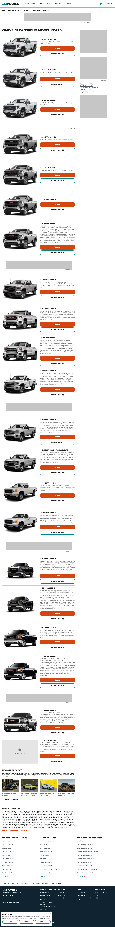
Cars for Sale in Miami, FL (84, 848)
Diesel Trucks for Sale (8, 869)
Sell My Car (43, 909)
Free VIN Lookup (45, 895)
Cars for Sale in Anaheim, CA (85, 858)
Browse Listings (57, 54)
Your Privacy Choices (84, 898)
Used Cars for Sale (7, 844)
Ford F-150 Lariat (45, 848)
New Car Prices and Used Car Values (19, 883)
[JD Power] (10, 889)
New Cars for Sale (7, 862)
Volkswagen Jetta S (46, 865)
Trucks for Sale (6, 848)
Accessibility (99, 898)
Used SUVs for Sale (8, 858)
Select (57, 48)
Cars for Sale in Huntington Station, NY (88, 851)
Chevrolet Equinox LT (46, 862)
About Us (61, 893)
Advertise (61, 895)
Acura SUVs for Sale (8, 865)
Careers (61, 898)
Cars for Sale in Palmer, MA (85, 865)
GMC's (9, 811)
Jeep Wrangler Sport (46, 851)
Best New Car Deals (86, 92)
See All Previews (11, 800)
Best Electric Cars (85, 89)
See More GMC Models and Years (15, 831)
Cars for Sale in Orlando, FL (85, 873)
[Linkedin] (12, 895)
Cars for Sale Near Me (86, 86)
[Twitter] (6, 895)
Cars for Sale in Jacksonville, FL (86, 844)
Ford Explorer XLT (45, 873)
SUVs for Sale (6, 855)
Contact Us (99, 895)
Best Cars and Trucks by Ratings (89, 91)
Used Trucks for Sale (8, 851)
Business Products (101, 893)
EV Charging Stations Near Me (89, 87)
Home (4, 883)
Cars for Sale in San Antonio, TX (86, 862)
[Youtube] (9, 895)
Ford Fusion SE (44, 858)
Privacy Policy (81, 895)
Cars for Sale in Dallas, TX (84, 855)
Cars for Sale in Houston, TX (85, 841)
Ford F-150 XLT (44, 844)
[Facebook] (4, 895)
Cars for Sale (6, 841)
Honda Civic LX (44, 855)
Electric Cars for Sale (47, 907)
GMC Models (36, 883)
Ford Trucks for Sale (8, 873)
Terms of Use (81, 893)
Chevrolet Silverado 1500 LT (48, 841)
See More (5, 876)
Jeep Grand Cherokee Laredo (49, 869)
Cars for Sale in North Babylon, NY (87, 869)
